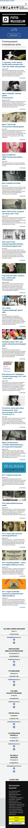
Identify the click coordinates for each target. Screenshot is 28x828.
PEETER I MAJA (14, 713)
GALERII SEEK (14, 779)
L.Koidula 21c (14, 737)
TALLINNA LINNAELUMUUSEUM (14, 629)
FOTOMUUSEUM (14, 671)
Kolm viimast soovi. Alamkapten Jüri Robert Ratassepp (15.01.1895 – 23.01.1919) (14, 376)
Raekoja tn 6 (14, 673)
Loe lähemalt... (22, 78)
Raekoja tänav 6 (14, 35)
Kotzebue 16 (14, 760)
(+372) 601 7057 (14, 740)
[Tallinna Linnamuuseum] (14, 7)
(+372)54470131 (14, 763)
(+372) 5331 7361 (14, 676)
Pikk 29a (14, 695)
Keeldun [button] (17, 820)
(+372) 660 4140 (14, 698)
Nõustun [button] (17, 817)
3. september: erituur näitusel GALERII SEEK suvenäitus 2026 (14, 65)
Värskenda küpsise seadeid (7, 0)
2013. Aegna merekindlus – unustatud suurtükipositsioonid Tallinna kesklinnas (12, 594)
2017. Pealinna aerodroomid (11, 475)
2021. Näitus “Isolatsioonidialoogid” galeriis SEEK (12, 310)
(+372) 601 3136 (14, 718)
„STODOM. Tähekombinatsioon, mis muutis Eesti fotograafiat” (12, 445)
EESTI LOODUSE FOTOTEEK (11, 183)
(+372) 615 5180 (14, 634)
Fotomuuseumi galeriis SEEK (12, 157)
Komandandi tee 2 (14, 653)
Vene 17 (14, 631)
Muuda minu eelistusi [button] (17, 823)
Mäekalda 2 (14, 715)
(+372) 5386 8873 (14, 656)
